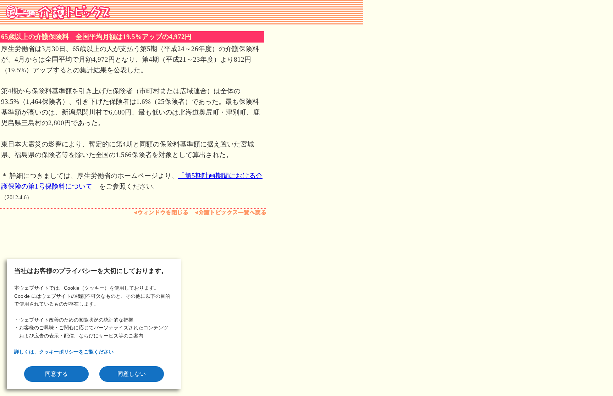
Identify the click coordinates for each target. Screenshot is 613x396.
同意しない (131, 374)
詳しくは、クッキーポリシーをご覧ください (64, 352)
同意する (56, 374)
